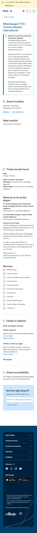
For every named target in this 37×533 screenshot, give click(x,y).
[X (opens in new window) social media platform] (11, 468)
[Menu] (33, 11)
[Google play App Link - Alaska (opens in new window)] (24, 481)
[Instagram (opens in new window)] (15, 468)
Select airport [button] (12, 405)
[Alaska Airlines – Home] (7, 11)
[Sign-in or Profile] (28, 11)
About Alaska (10, 435)
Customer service (11, 441)
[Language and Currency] (23, 11)
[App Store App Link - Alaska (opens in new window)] (11, 481)
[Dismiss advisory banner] (34, 2)
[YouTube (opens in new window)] (20, 468)
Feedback (8, 457)
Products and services (13, 446)
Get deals (8, 452)
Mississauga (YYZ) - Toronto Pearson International (14, 27)
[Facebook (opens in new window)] (6, 468)
